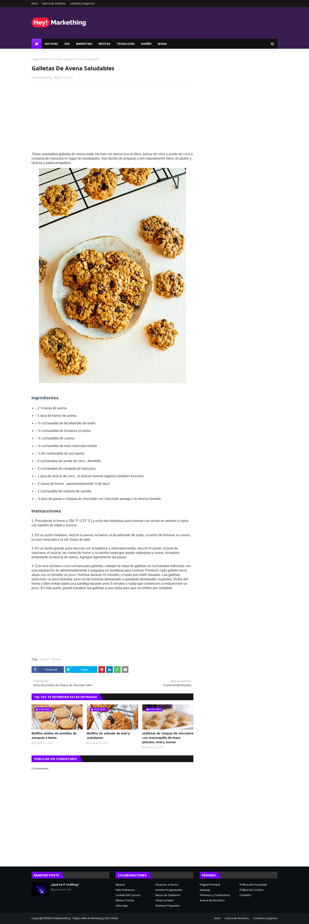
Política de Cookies (252, 890)
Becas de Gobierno (168, 895)
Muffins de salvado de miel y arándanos (108, 735)
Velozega (122, 905)
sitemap (205, 890)
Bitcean (120, 884)
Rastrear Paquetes (168, 905)
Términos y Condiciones (215, 895)
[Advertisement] (112, 115)
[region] (161, 434)
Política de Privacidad (253, 884)
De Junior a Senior (167, 884)
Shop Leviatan (165, 900)
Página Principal (41, 59)
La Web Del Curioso (128, 895)
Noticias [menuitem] (51, 44)
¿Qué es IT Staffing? (65, 884)
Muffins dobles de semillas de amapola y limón (54, 735)
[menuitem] (37, 44)
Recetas (57, 59)
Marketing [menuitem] (84, 44)
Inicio (35, 3)
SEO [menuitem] (67, 44)
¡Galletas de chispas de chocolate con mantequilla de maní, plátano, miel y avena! (167, 737)
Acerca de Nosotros (212, 900)
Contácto (245, 895)
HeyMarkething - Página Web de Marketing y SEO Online (85, 918)
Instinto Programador (169, 890)
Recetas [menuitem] (104, 44)
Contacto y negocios (82, 3)
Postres (44, 659)
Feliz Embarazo (125, 890)
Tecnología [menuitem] (126, 44)
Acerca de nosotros (54, 3)
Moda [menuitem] (162, 44)
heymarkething (43, 77)
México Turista (125, 900)
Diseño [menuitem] (146, 44)
